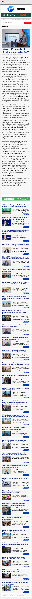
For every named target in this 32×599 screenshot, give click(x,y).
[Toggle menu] (2, 2)
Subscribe (27, 22)
